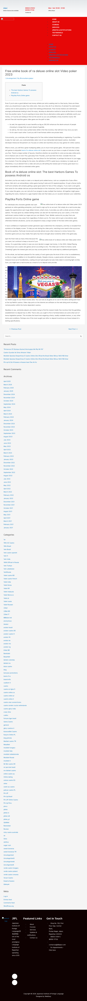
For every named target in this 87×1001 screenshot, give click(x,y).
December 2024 (9, 394)
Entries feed (8, 899)
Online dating (8, 777)
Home (51, 44)
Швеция (6, 884)
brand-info (7, 679)
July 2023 (7, 440)
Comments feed (9, 903)
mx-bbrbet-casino (10, 770)
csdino (6, 715)
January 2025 (8, 391)
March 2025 (8, 384)
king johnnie (8, 738)
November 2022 (9, 466)
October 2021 (8, 508)
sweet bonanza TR (10, 852)
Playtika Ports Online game (20, 95)
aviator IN (7, 637)
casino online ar (9, 696)
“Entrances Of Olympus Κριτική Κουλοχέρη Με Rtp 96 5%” (23, 349)
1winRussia (7, 572)
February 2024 (9, 417)
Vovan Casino (8, 878)
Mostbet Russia (9, 757)
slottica (6, 842)
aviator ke (7, 640)
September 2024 (9, 404)
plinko (6, 809)
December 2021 (9, 502)
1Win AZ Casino (9, 543)
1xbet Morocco (9, 595)
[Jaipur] (5, 4)
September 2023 (9, 433)
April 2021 (7, 518)
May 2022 (7, 485)
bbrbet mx (7, 663)
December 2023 (9, 423)
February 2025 (9, 388)
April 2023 (7, 449)
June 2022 (7, 482)
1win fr (6, 556)
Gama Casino (8, 722)
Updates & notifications (58, 55)
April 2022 (7, 489)
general (6, 725)
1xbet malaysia (9, 592)
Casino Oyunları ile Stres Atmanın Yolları (17, 352)
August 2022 (8, 475)
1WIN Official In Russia (11, 562)
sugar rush (7, 845)
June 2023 (7, 443)
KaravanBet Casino (10, 731)
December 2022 (9, 462)
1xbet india (7, 582)
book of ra (7, 676)
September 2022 (9, 472)
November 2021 (9, 505)
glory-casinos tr (9, 728)
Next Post (73, 329)
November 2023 (9, 427)
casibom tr (7, 683)
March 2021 (8, 521)
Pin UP (6, 793)
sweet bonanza (9, 848)
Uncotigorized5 (9, 865)
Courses (52, 49)
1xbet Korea (8, 585)
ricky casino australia (11, 832)
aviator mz (7, 643)
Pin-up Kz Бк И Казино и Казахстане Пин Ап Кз (20, 362)
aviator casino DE (10, 630)
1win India (7, 559)
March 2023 (8, 453)
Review (6, 829)
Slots (5, 839)
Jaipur (5, 8)
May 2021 (7, 515)
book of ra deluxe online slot (31, 150)
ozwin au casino (9, 787)
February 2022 (9, 495)
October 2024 (8, 401)
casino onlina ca (9, 692)
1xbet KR (7, 588)
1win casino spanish (10, 553)
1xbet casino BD (9, 575)
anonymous (8, 621)
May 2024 (7, 407)
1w (4, 539)
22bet (6, 608)
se (4, 835)
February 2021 (8, 524)
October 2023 (8, 430)
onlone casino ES (9, 780)
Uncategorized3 (9, 858)
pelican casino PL (10, 790)
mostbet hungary (9, 748)
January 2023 (8, 459)
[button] (65, 40)
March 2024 (8, 414)
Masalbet (7, 744)
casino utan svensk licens (12, 702)
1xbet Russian (8, 605)
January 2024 (8, 420)
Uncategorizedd (9, 861)
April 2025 (7, 381)
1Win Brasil (7, 546)
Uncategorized (11, 78)
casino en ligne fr (9, 689)
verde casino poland (10, 871)
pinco (5, 806)
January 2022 (8, 498)
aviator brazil (8, 627)
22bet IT (6, 614)
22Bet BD (7, 611)
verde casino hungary (11, 868)
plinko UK (7, 816)
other (5, 783)
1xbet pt (6, 598)
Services (52, 52)
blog (5, 670)
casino (6, 686)
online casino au (9, 774)
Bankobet (7, 653)
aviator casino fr (9, 634)
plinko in (6, 813)
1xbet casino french (10, 579)
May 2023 (7, 446)
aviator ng (7, 647)
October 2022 (8, 469)
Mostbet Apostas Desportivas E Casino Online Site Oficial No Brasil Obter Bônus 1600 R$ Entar (36, 356)
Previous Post (15, 329)
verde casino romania (11, 874)
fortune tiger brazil (10, 718)
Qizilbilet (6, 822)
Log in (6, 896)
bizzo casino (8, 666)
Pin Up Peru (8, 803)
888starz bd (8, 617)
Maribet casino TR (10, 741)
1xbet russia (8, 601)
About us (52, 47)
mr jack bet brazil (9, 767)
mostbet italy (8, 751)
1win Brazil (7, 549)
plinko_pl (6, 819)
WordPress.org (9, 906)
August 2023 (8, 436)
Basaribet (7, 657)
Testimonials (54, 58)
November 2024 (9, 397)
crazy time (7, 712)
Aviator (6, 624)
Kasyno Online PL (10, 735)
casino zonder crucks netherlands (15, 705)
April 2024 (7, 410)
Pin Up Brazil (8, 796)
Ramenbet (7, 826)
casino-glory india (10, 709)
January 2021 (8, 527)
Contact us (57, 35)
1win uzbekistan (9, 569)
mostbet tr (7, 761)
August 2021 (8, 511)
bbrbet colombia (9, 660)
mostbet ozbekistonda (11, 754)
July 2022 (7, 479)
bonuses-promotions (11, 673)
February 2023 (9, 456)
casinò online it (9, 699)
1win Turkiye (8, 566)
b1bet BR (7, 650)
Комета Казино (9, 881)
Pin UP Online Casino (11, 800)
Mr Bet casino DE (9, 764)
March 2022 (8, 492)
